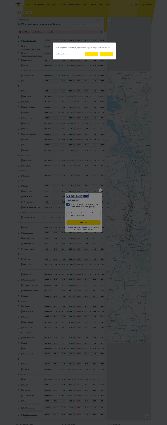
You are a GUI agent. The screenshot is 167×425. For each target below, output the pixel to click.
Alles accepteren (91, 54)
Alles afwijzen (106, 54)
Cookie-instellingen (61, 54)
